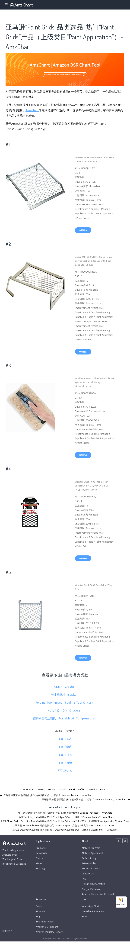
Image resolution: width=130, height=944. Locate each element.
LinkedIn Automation (93, 911)
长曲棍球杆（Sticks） (65, 694)
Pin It (103, 789)
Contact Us (88, 873)
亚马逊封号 (65, 755)
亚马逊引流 (65, 763)
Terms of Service (91, 868)
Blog (38, 916)
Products (41, 847)
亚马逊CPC (65, 771)
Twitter (40, 789)
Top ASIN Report (45, 921)
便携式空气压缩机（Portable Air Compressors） (65, 718)
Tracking (40, 868)
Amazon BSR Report (47, 926)
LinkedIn (92, 789)
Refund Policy (89, 858)
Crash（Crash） (65, 687)
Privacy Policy (89, 863)
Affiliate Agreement (92, 852)
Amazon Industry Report (49, 931)
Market (39, 863)
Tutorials (40, 911)
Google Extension (91, 889)
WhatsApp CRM (90, 906)
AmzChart (32, 110)
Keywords (41, 852)
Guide (39, 906)
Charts (39, 858)
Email (72, 789)
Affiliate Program (91, 847)
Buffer (81, 789)
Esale (85, 916)
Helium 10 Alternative (93, 883)
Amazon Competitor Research (98, 894)
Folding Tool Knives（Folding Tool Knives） (64, 702)
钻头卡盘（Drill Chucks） (65, 710)
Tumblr (62, 789)
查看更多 (83, 230)
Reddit (51, 789)
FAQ (84, 878)
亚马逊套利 (65, 747)
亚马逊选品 (65, 739)
